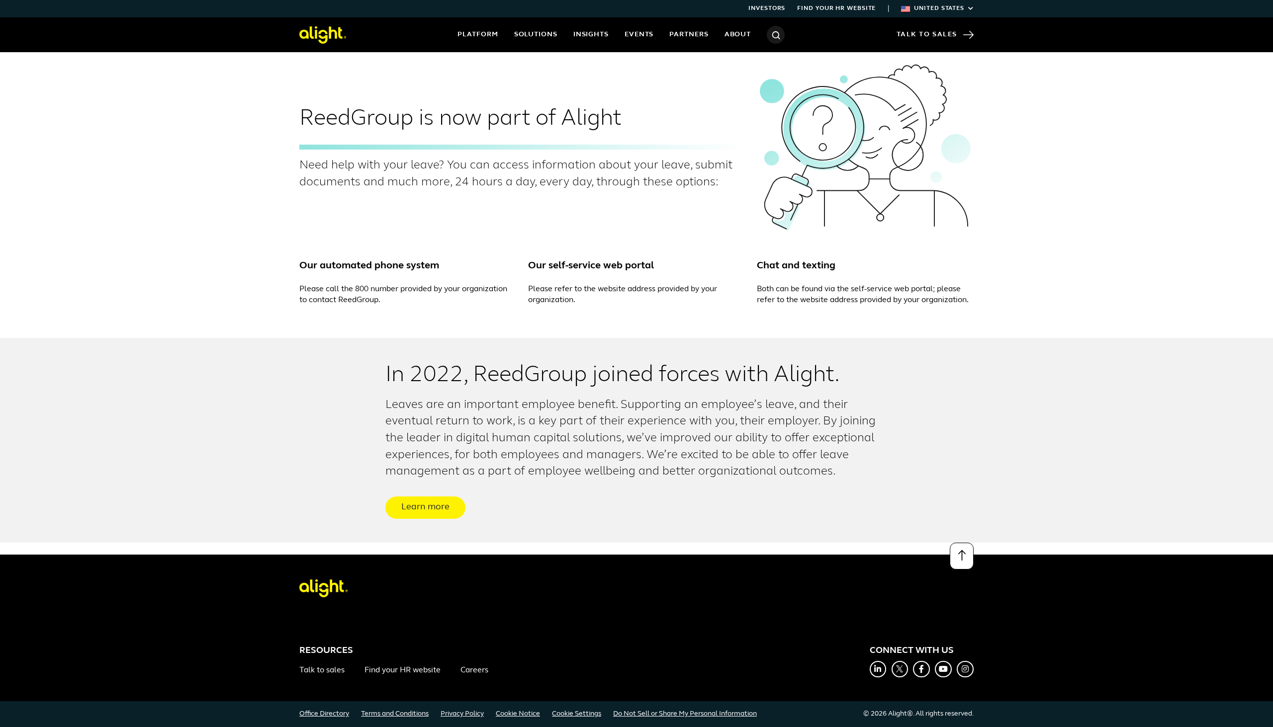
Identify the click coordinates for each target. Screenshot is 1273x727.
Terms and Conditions (395, 714)
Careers (474, 670)
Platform (477, 34)
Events (639, 34)
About (738, 34)
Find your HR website (836, 8)
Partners (688, 34)
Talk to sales (322, 670)
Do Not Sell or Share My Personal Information (685, 714)
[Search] (776, 35)
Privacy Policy (462, 714)
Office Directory (324, 714)
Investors (766, 8)
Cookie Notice (518, 714)
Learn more (425, 507)
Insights (591, 34)
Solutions (535, 34)
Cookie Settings (576, 714)
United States (939, 8)
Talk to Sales (927, 34)
